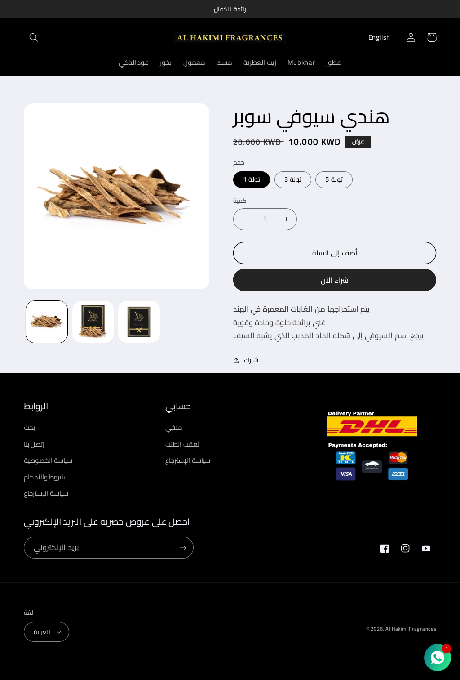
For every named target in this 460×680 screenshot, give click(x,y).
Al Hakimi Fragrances (411, 628)
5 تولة (333, 179)
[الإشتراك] (182, 548)
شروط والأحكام (45, 477)
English (379, 37)
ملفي (173, 428)
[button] (34, 37)
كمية (240, 200)
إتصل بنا (34, 444)
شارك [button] (251, 360)
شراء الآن (334, 280)
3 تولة (292, 179)
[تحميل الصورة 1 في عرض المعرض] (46, 321)
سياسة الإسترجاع (46, 493)
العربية (42, 632)
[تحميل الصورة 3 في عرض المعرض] (93, 321)
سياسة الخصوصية (48, 460)
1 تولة (251, 179)
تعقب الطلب (182, 444)
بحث (29, 428)
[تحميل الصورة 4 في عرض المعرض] (138, 321)
